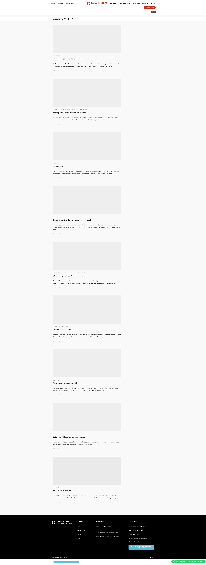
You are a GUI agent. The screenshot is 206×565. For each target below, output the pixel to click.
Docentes (60, 3)
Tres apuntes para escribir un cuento (69, 112)
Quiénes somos (81, 530)
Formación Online (69, 3)
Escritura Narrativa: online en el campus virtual (107, 532)
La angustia (58, 166)
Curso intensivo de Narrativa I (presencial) (72, 219)
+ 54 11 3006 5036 (134, 534)
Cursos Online (112, 3)
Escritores (56, 56)
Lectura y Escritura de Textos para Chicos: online (107, 536)
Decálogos (56, 380)
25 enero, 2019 (56, 287)
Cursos (79, 534)
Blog (78, 538)
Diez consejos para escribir (65, 383)
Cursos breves (57, 487)
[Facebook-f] (147, 3)
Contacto (143, 3)
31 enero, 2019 (56, 70)
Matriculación (136, 3)
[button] (188, 561)
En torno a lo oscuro (62, 490)
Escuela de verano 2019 (79, 109)
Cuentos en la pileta (62, 329)
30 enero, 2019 (56, 124)
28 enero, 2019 (56, 234)
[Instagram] (149, 3)
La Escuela (52, 3)
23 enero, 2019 (56, 341)
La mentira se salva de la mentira (68, 58)
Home (78, 526)
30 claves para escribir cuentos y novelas (71, 275)
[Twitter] (152, 3)
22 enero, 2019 (56, 395)
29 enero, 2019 (56, 178)
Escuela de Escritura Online (62, 109)
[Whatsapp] (154, 3)
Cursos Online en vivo (124, 3)
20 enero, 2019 (56, 502)
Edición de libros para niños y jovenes (70, 436)
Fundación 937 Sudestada (78, 273)
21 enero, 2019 (56, 448)
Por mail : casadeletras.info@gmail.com (138, 538)
